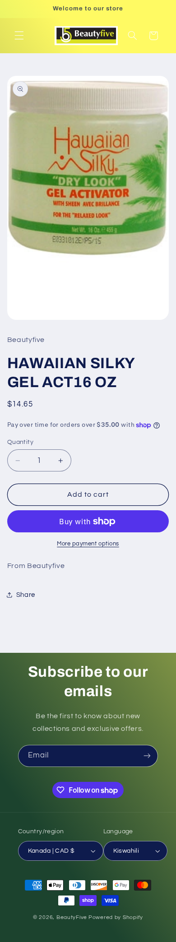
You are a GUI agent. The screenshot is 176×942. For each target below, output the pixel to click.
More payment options (88, 544)
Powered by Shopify (115, 917)
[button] (19, 35)
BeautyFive (71, 917)
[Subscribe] (147, 756)
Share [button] (25, 594)
